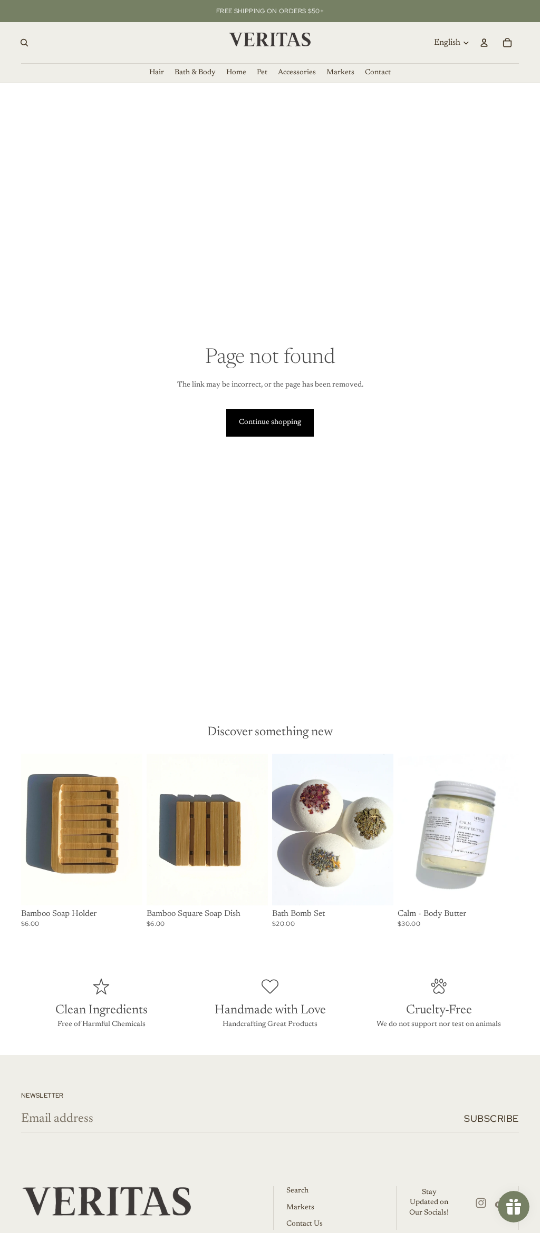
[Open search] (24, 42)
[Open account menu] (484, 42)
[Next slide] (260, 829)
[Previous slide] (155, 829)
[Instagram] (481, 1203)
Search (297, 1191)
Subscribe (491, 1118)
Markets (300, 1207)
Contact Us (304, 1224)
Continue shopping (270, 422)
